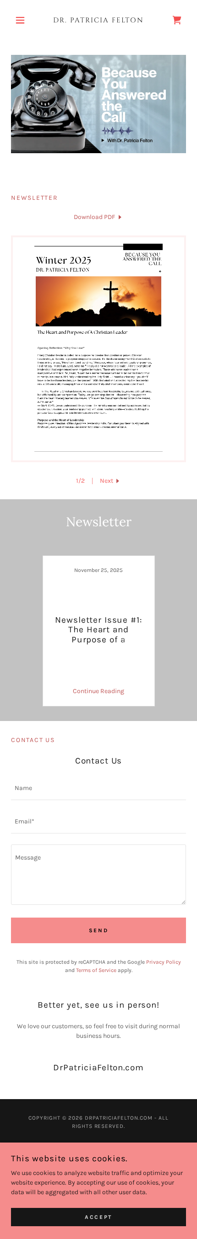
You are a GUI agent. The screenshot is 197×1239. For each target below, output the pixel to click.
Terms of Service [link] (96, 970)
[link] (98, 20)
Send (98, 930)
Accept (98, 1217)
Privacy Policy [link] (163, 962)
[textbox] (98, 789)
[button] (24, 20)
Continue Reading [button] (98, 691)
